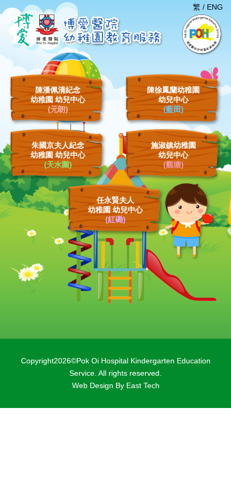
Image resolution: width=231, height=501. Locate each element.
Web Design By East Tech (116, 385)
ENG (215, 7)
